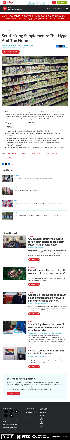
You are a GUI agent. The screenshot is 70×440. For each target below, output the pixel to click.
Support (63, 2)
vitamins (10, 157)
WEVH (41, 419)
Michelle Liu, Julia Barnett (35, 247)
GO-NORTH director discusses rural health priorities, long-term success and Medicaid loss (46, 241)
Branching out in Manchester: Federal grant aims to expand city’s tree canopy (36, 215)
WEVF (41, 418)
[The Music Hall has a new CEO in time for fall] (7, 191)
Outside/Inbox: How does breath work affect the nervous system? (46, 271)
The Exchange (6, 30)
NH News (16, 175)
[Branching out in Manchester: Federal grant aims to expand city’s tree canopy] (7, 216)
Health (23, 153)
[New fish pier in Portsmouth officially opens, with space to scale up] (7, 178)
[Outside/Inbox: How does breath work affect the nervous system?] (14, 273)
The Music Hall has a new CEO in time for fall (27, 190)
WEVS (41, 426)
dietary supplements (52, 153)
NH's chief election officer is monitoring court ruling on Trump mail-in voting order (38, 203)
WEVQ (42, 425)
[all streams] (67, 8)
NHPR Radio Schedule (31, 412)
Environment (31, 267)
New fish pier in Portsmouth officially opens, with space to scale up (33, 178)
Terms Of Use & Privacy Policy (44, 409)
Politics (16, 200)
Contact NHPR (30, 408)
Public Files (43, 412)
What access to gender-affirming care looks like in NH (46, 352)
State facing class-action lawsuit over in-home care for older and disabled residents (46, 327)
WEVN (41, 422)
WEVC (41, 417)
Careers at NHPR (30, 416)
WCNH (42, 415)
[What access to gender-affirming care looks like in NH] (14, 353)
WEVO (42, 424)
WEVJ (41, 421)
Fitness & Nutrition (35, 153)
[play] (4, 9)
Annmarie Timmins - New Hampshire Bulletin (40, 333)
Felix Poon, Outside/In (34, 276)
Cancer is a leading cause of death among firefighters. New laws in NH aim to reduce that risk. (47, 297)
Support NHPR (13, 393)
